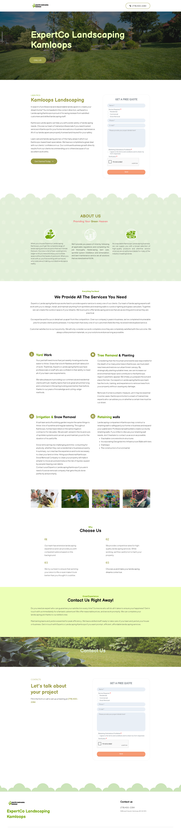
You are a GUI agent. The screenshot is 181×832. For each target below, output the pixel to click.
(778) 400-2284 (127, 807)
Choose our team (44, 126)
